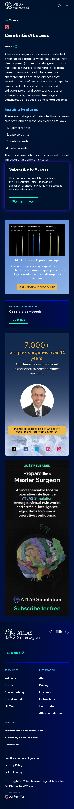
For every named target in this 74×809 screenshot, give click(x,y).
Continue (18, 319)
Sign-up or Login (23, 201)
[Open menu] (67, 6)
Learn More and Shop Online (37, 287)
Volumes (14, 20)
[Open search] (59, 6)
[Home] (17, 5)
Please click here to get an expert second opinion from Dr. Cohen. (37, 430)
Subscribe (13, 652)
